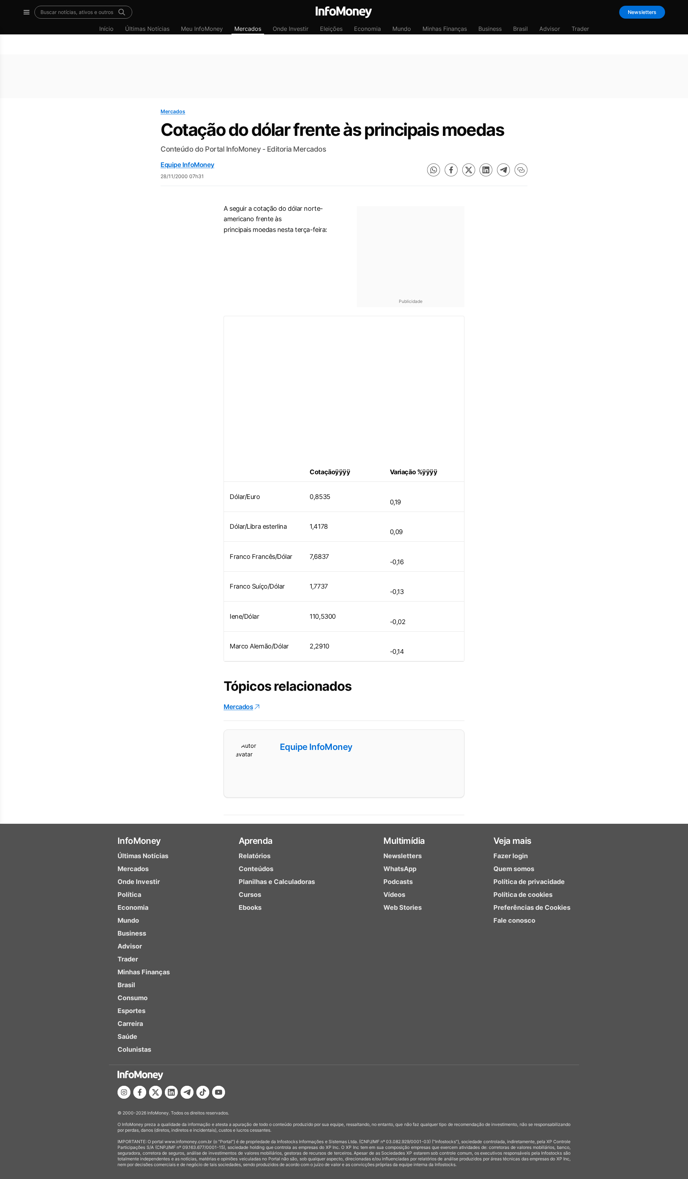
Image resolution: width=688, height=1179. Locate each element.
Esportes (131, 1010)
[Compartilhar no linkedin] (485, 169)
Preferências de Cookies (531, 907)
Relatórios (255, 856)
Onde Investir (291, 28)
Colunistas (134, 1049)
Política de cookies (523, 894)
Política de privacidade (529, 881)
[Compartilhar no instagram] (124, 1092)
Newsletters (642, 12)
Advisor (549, 28)
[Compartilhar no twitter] (468, 169)
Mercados (247, 28)
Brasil (520, 28)
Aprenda (256, 841)
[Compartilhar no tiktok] (202, 1092)
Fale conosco (514, 920)
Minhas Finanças (444, 28)
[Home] (344, 12)
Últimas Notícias (147, 28)
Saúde (127, 1036)
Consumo (133, 998)
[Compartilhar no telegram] (503, 169)
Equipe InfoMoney (187, 164)
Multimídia (404, 841)
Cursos (250, 894)
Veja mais (512, 841)
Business (490, 28)
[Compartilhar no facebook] (451, 169)
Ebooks (250, 907)
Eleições (331, 28)
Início (106, 28)
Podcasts (398, 881)
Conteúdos (256, 869)
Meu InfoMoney (202, 28)
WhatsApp (399, 869)
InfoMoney (139, 841)
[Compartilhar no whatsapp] (433, 169)
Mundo (401, 28)
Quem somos (513, 869)
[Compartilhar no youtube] (218, 1092)
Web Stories (402, 907)
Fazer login (510, 856)
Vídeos (394, 894)
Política (129, 894)
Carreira (130, 1023)
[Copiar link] (521, 169)
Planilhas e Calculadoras (277, 881)
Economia (367, 28)
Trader (580, 28)
